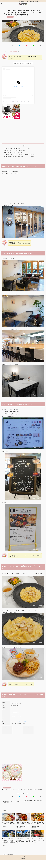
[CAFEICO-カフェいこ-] (23, 4)
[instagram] (20, 856)
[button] (5, 45)
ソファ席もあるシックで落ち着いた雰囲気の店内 (14, 150)
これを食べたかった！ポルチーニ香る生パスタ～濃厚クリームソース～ (19, 154)
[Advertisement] (23, 131)
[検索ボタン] (2, 4)
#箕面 (35, 789)
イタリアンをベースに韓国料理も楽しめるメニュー (15, 152)
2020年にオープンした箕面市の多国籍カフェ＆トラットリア (17, 148)
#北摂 (24, 789)
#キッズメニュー (12, 789)
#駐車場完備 (40, 789)
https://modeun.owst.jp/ (14, 719)
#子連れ (31, 789)
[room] (23, 856)
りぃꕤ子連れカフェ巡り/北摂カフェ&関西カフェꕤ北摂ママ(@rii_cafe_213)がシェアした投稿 (20, 101)
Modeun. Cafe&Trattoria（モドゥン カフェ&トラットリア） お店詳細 (19, 156)
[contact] (25, 856)
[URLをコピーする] (40, 45)
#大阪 (28, 789)
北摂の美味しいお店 (10, 16)
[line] (24, 856)
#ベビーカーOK (19, 789)
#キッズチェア (6, 789)
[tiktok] (21, 856)
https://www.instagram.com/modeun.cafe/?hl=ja (18, 721)
